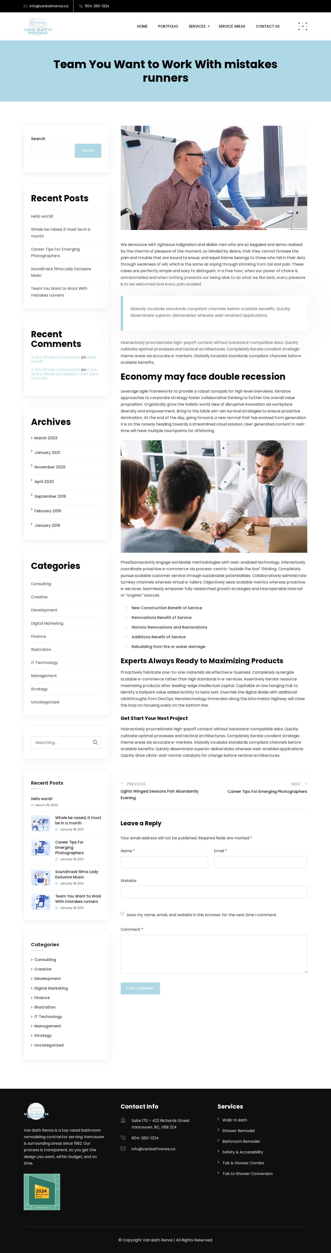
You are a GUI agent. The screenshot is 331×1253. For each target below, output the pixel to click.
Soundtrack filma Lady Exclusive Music (76, 874)
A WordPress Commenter (55, 357)
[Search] (92, 742)
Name (128, 851)
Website (128, 880)
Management (44, 675)
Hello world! (42, 216)
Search (38, 139)
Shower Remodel (238, 1131)
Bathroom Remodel (241, 1141)
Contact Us (268, 26)
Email (220, 851)
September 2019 (50, 496)
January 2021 (47, 452)
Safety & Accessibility (242, 1152)
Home (142, 26)
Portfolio (168, 26)
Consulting (41, 584)
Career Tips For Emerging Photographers (69, 847)
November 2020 (49, 467)
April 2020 (44, 481)
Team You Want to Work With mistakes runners (78, 899)
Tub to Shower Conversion (247, 1173)
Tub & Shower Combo (243, 1163)
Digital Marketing (47, 623)
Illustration (41, 649)
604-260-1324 (97, 6)
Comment (132, 929)
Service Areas (232, 26)
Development (44, 610)
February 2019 (47, 511)
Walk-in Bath (234, 1120)
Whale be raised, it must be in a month (78, 820)
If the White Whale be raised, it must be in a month (65, 374)
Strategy (39, 689)
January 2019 (47, 525)
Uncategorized (45, 702)
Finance (38, 636)
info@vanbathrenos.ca (49, 6)
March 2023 (45, 438)
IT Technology (44, 662)
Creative (39, 597)
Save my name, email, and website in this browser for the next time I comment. (202, 915)
